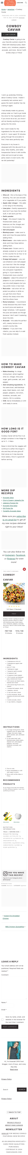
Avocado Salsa (8, 498)
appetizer (11, 9)
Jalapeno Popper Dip (10, 503)
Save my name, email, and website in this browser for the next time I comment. (15, 1019)
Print (14, 614)
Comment (5, 975)
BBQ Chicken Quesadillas (14, 927)
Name (4, 1002)
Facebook (20, 555)
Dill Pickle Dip (8, 508)
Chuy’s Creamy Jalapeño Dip (13, 500)
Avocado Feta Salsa (10, 506)
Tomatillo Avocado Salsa (12, 511)
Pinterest (11, 558)
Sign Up (5, 1133)
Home (3, 9)
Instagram (10, 555)
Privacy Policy (6, 1079)
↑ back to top (14, 1112)
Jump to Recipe (10, 34)
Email (4, 1010)
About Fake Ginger (14, 1125)
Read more (14, 1069)
